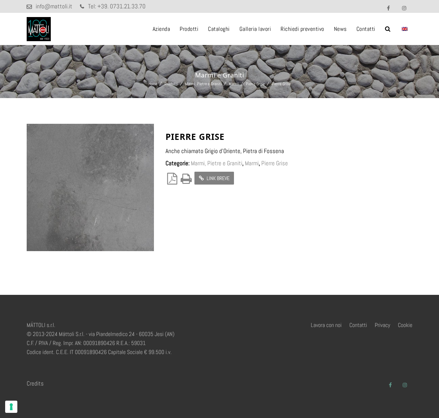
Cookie (405, 325)
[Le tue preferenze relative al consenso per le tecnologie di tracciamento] (11, 407)
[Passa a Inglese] (404, 29)
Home (152, 83)
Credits (35, 383)
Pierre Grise (255, 83)
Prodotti (189, 28)
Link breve (217, 178)
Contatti (365, 28)
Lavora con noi (326, 325)
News (340, 28)
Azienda (161, 28)
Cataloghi (219, 28)
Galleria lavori (255, 28)
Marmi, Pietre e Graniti (203, 83)
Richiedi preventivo (302, 28)
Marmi (234, 83)
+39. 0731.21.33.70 (121, 6)
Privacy (382, 325)
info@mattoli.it (54, 6)
